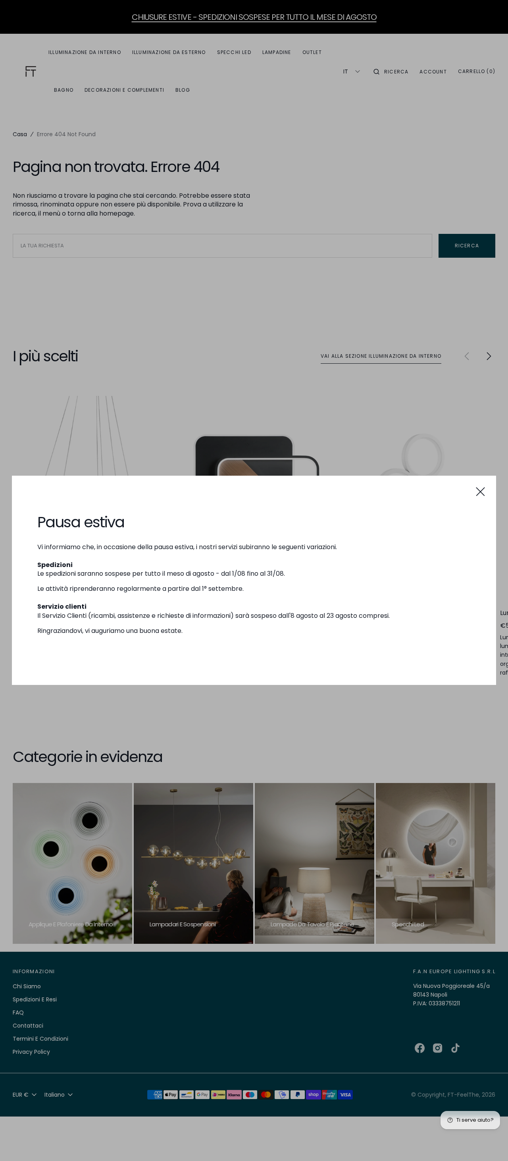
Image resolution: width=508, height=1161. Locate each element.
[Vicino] (480, 491)
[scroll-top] (489, 1142)
